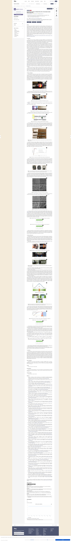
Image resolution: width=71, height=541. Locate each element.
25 (29, 59)
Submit (56, 1)
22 (27, 59)
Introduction (15, 30)
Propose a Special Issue (18, 14)
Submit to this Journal (18, 11)
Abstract (15, 29)
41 (28, 64)
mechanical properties (48, 35)
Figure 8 (36, 194)
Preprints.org (44, 531)
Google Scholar (47, 378)
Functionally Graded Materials (39, 20)
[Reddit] (33, 484)
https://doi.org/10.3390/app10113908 (37, 18)
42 (29, 64)
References (15, 36)
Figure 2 (43, 91)
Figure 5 (38, 123)
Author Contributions (16, 33)
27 (30, 59)
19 (35, 55)
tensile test (33, 36)
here (38, 518)
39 (27, 64)
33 (34, 59)
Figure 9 (35, 193)
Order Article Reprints (49, 8)
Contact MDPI (30, 532)
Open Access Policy (31, 531)
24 (28, 59)
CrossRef (42, 383)
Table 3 (29, 328)
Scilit (43, 383)
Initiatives (41, 1)
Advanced (55, 3)
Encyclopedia (44, 534)
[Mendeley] (34, 484)
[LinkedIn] (30, 484)
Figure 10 (43, 241)
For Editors (37, 531)
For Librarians (37, 532)
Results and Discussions (16, 31)
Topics (29, 1)
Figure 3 (29, 103)
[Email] (27, 484)
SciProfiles (44, 533)
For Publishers (37, 533)
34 (41, 238)
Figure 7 (33, 159)
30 (32, 59)
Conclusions (15, 32)
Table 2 (30, 211)
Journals (26, 1)
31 (33, 59)
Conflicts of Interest (16, 35)
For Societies (37, 534)
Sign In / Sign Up (52, 1)
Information (32, 1)
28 (31, 59)
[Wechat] (32, 484)
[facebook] (31, 484)
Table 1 (27, 211)
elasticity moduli (36, 35)
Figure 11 (46, 241)
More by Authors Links (16, 19)
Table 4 (50, 337)
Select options (15, 532)
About (44, 1)
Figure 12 (49, 241)
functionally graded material (42, 35)
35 (42, 238)
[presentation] (32, 337)
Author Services (37, 1)
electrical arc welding (31, 35)
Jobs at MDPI (30, 533)
